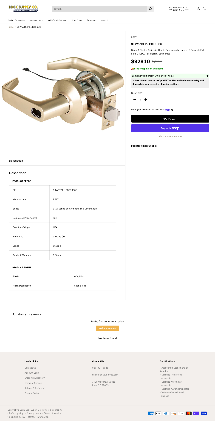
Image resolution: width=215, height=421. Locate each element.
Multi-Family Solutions (57, 20)
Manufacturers (36, 20)
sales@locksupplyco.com (105, 374)
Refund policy (16, 413)
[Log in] (198, 9)
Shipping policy (17, 416)
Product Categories (16, 20)
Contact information (38, 416)
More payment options (170, 136)
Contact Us (30, 367)
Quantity (136, 93)
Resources (91, 20)
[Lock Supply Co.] (23, 9)
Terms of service (52, 413)
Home (11, 27)
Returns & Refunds (34, 388)
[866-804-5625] (179, 9)
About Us (105, 20)
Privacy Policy (32, 393)
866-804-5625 (100, 367)
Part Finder (77, 20)
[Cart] (204, 9)
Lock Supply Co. (33, 410)
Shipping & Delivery (35, 377)
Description (16, 160)
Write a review (107, 328)
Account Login (32, 372)
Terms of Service (33, 383)
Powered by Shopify (52, 410)
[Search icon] (150, 9)
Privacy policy (33, 413)
